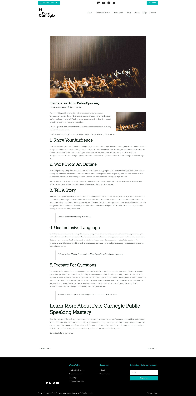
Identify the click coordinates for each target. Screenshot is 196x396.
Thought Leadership (58, 107)
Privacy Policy (152, 393)
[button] (90, 13)
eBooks (136, 13)
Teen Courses (105, 374)
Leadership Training (77, 370)
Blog (129, 13)
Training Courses (75, 374)
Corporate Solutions (76, 381)
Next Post (152, 348)
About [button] (90, 13)
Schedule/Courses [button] (103, 13)
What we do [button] (118, 13)
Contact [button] (153, 13)
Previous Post (45, 348)
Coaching (72, 378)
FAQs (144, 13)
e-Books (103, 370)
